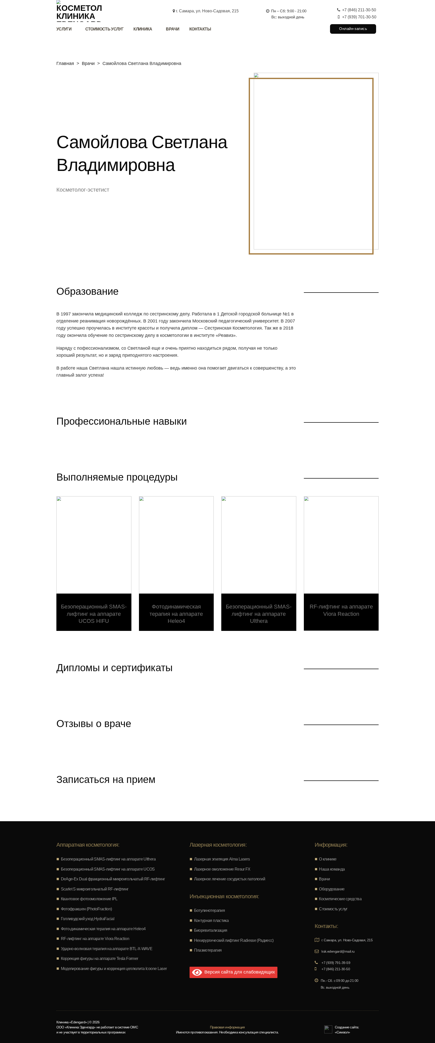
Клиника (142, 29)
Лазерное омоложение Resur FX (222, 869)
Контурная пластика (211, 920)
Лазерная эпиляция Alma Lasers (222, 859)
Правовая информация (227, 1027)
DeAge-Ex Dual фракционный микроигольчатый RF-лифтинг (113, 879)
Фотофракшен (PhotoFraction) (86, 909)
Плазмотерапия (208, 950)
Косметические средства (340, 899)
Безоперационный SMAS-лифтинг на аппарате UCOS (108, 869)
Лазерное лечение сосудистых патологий (229, 879)
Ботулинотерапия (209, 910)
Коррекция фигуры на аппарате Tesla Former (99, 958)
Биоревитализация (210, 930)
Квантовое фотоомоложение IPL (89, 899)
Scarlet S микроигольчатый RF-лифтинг (95, 889)
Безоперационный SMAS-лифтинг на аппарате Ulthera (108, 859)
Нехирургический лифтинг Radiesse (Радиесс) (234, 940)
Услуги (63, 29)
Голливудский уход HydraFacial (87, 919)
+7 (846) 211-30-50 (358, 10)
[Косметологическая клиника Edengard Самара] (79, 11)
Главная (65, 63)
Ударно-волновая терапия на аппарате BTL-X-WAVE (107, 949)
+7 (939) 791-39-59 (335, 963)
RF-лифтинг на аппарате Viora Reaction (95, 939)
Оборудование (331, 889)
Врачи (172, 29)
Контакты (200, 29)
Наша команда (332, 869)
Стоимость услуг (104, 29)
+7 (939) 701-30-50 (358, 17)
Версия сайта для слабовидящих (238, 972)
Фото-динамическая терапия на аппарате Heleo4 (103, 929)
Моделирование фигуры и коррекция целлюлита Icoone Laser (114, 968)
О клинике (327, 859)
